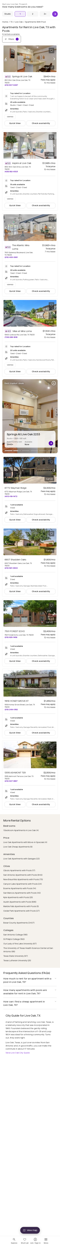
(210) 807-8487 (11, 85)
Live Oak (19, 22)
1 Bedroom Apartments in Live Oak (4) (21, 830)
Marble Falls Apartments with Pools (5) (21, 906)
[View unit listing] (51, 443)
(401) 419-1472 (11, 496)
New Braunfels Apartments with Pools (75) (23, 879)
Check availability (41, 123)
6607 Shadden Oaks (15, 559)
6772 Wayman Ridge (16, 488)
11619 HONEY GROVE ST (17, 701)
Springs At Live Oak (22, 76)
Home (5, 22)
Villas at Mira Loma (22, 331)
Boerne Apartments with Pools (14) (19, 888)
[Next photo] (54, 58)
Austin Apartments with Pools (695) (19, 902)
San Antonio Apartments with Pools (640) (22, 875)
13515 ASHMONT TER (15, 772)
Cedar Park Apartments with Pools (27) (21, 911)
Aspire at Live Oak (21, 163)
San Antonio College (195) (15, 935)
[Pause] (53, 383)
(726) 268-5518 (11, 337)
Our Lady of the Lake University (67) (20, 944)
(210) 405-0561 (11, 257)
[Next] (55, 14)
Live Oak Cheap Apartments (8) (18, 847)
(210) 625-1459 (11, 637)
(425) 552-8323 (11, 171)
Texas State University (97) (15, 956)
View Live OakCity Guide (18, 1053)
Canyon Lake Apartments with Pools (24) (22, 884)
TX (11, 22)
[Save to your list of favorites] (51, 50)
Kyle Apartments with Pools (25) (18, 897)
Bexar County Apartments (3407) (18, 923)
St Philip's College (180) (14, 939)
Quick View (15, 123)
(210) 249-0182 (11, 709)
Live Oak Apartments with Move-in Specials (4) (25, 842)
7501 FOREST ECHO (15, 631)
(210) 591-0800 (11, 568)
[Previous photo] (5, 58)
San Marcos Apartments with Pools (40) (22, 893)
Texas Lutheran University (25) (17, 960)
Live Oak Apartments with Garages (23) (21, 859)
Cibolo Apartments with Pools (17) (19, 870)
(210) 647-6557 (11, 781)
